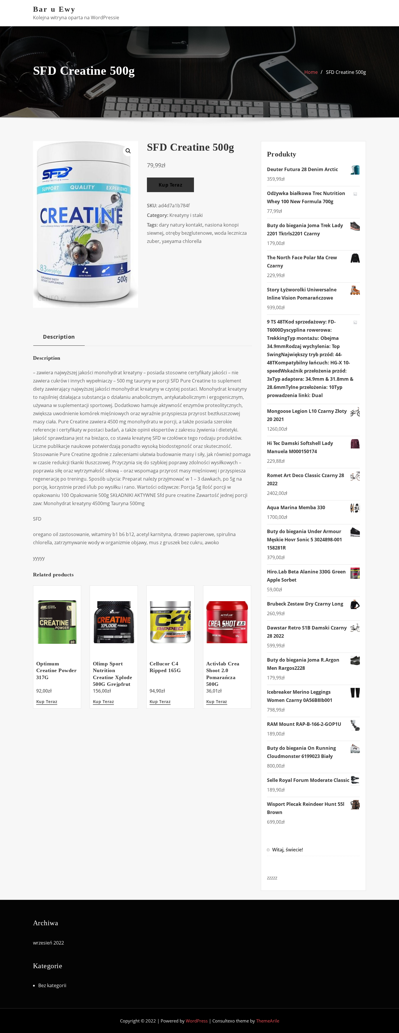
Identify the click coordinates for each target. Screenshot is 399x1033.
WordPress (197, 1021)
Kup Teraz (170, 185)
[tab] (59, 339)
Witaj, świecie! (287, 849)
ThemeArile (267, 1021)
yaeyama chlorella (182, 241)
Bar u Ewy (54, 9)
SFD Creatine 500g (346, 72)
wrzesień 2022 (48, 943)
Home (311, 72)
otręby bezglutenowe (189, 233)
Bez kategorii (52, 985)
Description (59, 336)
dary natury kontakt (180, 225)
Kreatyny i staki (186, 215)
